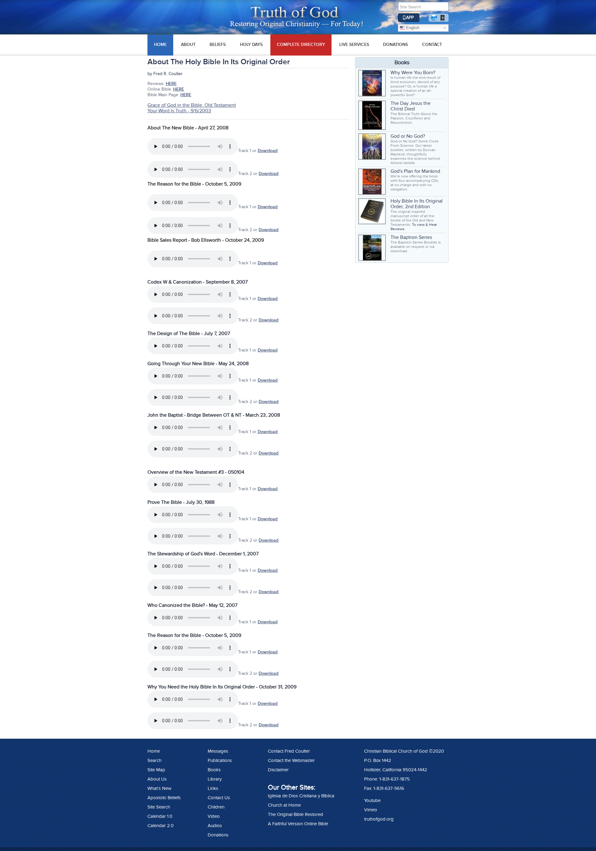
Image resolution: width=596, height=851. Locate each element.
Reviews (397, 229)
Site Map (156, 770)
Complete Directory (301, 44)
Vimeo (370, 810)
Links (213, 788)
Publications (220, 760)
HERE (171, 83)
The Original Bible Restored (295, 814)
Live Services (354, 44)
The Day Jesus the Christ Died (411, 106)
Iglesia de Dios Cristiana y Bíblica (301, 796)
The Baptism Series (411, 237)
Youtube (372, 800)
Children (216, 807)
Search (154, 760)
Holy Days (251, 44)
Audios (215, 825)
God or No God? (408, 136)
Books (214, 770)
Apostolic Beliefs (164, 797)
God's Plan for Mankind (415, 171)
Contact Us (219, 797)
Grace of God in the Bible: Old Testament (191, 105)
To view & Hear (424, 224)
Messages (218, 751)
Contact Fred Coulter (289, 751)
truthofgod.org (379, 819)
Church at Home (284, 805)
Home (153, 751)
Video (214, 816)
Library (215, 779)
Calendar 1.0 (159, 816)
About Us (157, 779)
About (188, 44)
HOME (160, 44)
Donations (395, 44)
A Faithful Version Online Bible (298, 823)
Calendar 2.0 (160, 825)
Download (268, 150)
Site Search (158, 807)
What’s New (159, 788)
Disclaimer (278, 770)
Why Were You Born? (413, 72)
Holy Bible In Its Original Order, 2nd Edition (417, 204)
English (412, 27)
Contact (432, 44)
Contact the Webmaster (291, 760)
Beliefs (218, 44)
